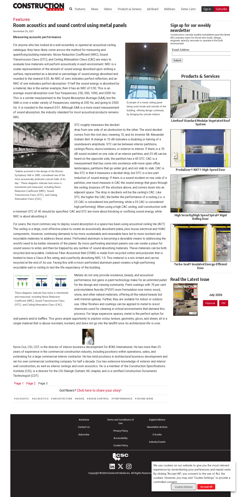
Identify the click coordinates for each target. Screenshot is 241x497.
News (94, 9)
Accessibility (120, 438)
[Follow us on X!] (120, 466)
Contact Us (84, 427)
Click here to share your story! (99, 390)
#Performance (121, 398)
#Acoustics (40, 398)
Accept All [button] (206, 486)
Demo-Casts (188, 9)
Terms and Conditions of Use (120, 421)
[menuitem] (80, 9)
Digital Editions (157, 419)
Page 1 (19, 383)
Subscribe (221, 9)
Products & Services (130, 9)
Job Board (152, 9)
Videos (108, 9)
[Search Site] (70, 8)
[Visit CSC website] (120, 457)
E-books (157, 434)
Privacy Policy (120, 430)
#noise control (98, 398)
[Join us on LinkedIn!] (112, 466)
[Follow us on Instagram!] (128, 466)
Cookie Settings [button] (184, 486)
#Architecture (61, 398)
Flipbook (210, 303)
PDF (224, 303)
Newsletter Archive (157, 427)
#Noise (79, 398)
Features (80, 9)
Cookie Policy (120, 445)
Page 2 (31, 383)
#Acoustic (21, 398)
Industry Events (157, 441)
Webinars (169, 9)
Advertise (84, 419)
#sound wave (144, 398)
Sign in (207, 9)
